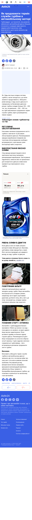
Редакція (18, 428)
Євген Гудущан (10, 65)
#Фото (25, 383)
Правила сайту (20, 425)
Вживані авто (4, 428)
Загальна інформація (21, 419)
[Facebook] (2, 399)
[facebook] (7, 60)
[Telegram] (13, 399)
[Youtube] (10, 399)
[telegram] (3, 60)
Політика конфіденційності (23, 433)
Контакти (18, 430)
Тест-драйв (4, 422)
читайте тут (20, 260)
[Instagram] (17, 399)
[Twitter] (6, 399)
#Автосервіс (6, 383)
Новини (3, 419)
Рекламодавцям (20, 422)
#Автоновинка (16, 383)
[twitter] (10, 60)
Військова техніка (5, 425)
